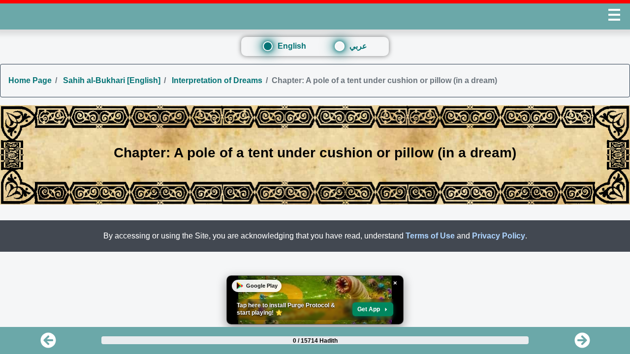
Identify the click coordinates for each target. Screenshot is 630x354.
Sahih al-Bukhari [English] (110, 80)
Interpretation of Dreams (216, 80)
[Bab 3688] (582, 343)
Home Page (30, 80)
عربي (358, 46)
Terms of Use (430, 236)
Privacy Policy (498, 236)
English (292, 46)
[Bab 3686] (48, 343)
